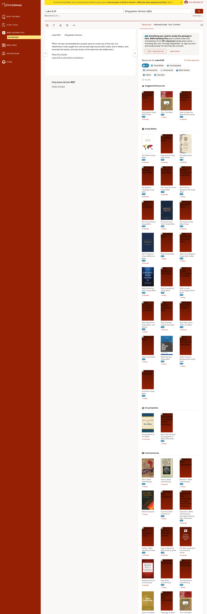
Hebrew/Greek (160, 24)
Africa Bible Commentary (147, 481)
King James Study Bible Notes (149, 113)
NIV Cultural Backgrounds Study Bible (187, 189)
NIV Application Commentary (186, 581)
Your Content (174, 24)
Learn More (175, 51)
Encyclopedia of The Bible (148, 435)
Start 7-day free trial (155, 51)
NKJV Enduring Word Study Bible (149, 289)
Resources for (153, 60)
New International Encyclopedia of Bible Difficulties (168, 436)
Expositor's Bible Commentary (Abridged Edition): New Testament (187, 515)
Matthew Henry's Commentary (148, 581)
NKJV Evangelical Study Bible (167, 289)
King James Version (61, 82)
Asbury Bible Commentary (166, 481)
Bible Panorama (148, 512)
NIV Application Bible (186, 156)
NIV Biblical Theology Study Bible (148, 189)
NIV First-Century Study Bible (149, 223)
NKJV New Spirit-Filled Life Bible (186, 324)
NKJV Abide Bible (167, 254)
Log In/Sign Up (195, 2)
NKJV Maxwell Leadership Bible (167, 324)
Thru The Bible (167, 112)
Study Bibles (151, 129)
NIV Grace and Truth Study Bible (168, 223)
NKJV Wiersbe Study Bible (166, 358)
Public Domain (58, 86)
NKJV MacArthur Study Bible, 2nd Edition (148, 325)
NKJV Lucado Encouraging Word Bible (187, 290)
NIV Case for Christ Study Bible (168, 188)
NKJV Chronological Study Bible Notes (187, 255)
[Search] (199, 11)
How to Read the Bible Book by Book (187, 113)
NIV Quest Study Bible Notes (186, 223)
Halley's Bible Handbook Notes (148, 549)
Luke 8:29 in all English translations (67, 57)
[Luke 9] (135, 53)
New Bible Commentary (166, 581)
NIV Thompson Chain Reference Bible (148, 256)
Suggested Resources (155, 86)
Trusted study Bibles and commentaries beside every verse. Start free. (114, 2)
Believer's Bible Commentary (186, 481)
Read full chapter (59, 54)
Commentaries (152, 453)
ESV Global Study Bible (148, 156)
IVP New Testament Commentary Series (187, 550)
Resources (146, 24)
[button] (193, 2)
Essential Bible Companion (166, 513)
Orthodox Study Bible (148, 392)
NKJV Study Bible (148, 357)
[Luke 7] (45, 53)
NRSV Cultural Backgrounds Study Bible (187, 359)
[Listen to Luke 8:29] (74, 25)
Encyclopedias (151, 408)
